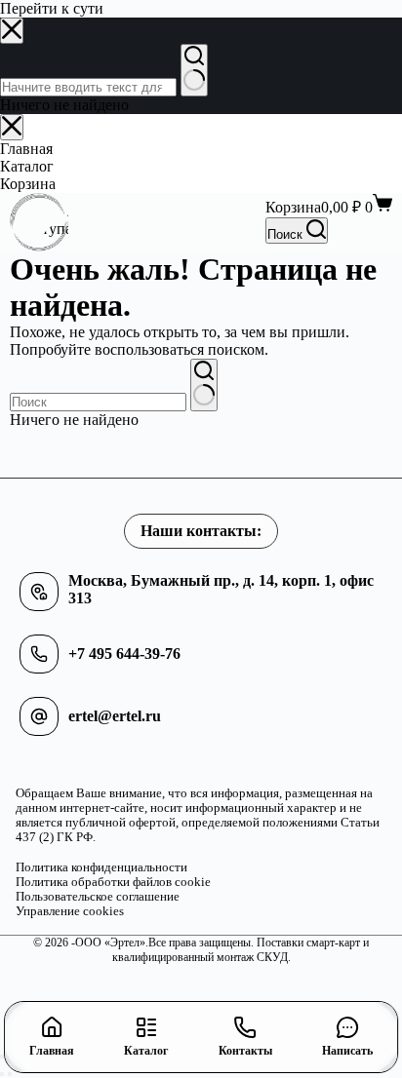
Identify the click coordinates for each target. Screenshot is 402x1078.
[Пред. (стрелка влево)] (2, 1074)
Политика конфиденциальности (101, 867)
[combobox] (98, 402)
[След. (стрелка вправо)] (10, 1074)
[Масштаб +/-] (2, 1057)
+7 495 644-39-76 (124, 653)
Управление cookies (70, 911)
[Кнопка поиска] (204, 385)
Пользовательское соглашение (98, 897)
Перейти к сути (51, 8)
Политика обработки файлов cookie (113, 882)
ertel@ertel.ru (114, 716)
